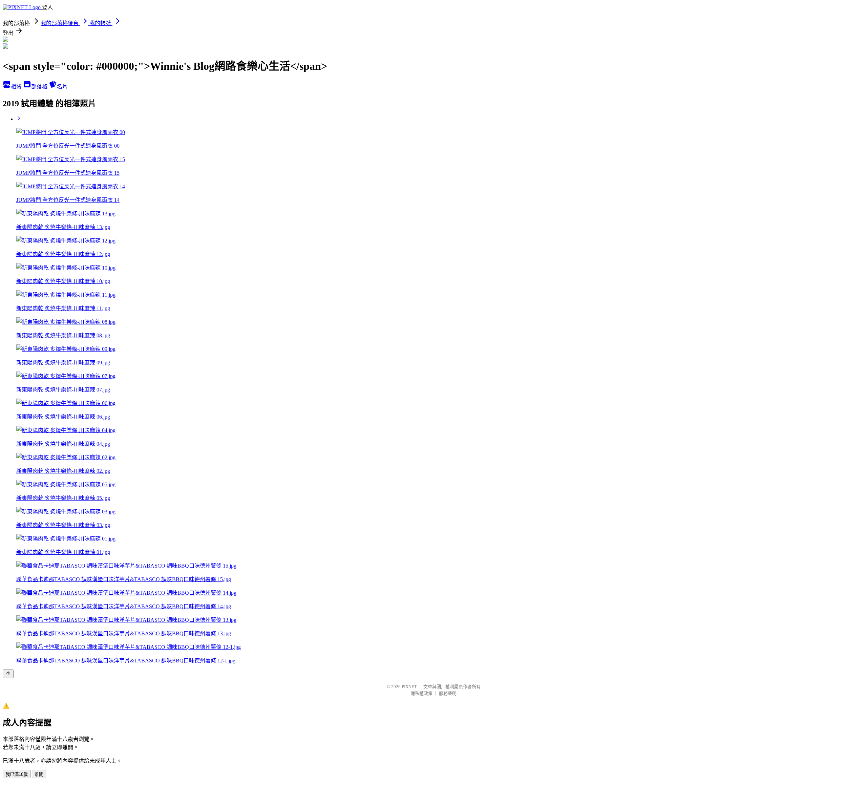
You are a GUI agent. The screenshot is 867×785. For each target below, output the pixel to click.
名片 (62, 86)
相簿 (17, 86)
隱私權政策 (421, 693)
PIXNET (409, 686)
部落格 (40, 86)
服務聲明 (448, 693)
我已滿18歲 (16, 774)
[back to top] (8, 674)
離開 (39, 774)
